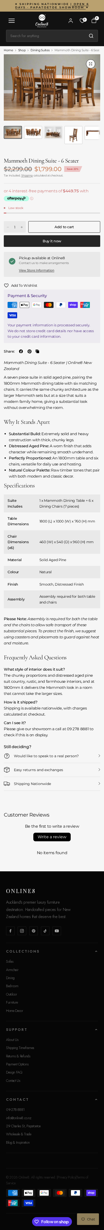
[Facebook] (10, 931)
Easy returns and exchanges (38, 770)
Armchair (12, 969)
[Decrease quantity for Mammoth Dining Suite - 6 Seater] (8, 227)
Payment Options (17, 1064)
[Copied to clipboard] (37, 351)
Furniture (12, 1002)
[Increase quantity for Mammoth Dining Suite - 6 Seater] (21, 227)
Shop (22, 50)
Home (8, 50)
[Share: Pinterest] (29, 351)
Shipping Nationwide (32, 783)
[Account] (71, 21)
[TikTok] (45, 931)
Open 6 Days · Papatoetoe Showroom (52, 5)
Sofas (9, 961)
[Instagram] (22, 931)
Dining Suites (40, 50)
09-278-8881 (15, 1109)
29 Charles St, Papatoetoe (23, 1126)
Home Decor (14, 1010)
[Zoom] (90, 63)
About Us (12, 1039)
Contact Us (13, 1080)
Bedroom (12, 985)
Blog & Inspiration (18, 1142)
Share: (9, 351)
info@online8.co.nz (18, 1117)
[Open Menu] (11, 21)
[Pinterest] (33, 931)
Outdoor (11, 994)
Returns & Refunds (18, 1056)
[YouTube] (57, 931)
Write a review (52, 836)
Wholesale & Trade (18, 1134)
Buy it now (52, 241)
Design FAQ (14, 1072)
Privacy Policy (67, 1177)
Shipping (27, 175)
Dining (10, 977)
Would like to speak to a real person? (46, 756)
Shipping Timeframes (20, 1047)
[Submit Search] (91, 35)
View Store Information (36, 270)
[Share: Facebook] (21, 351)
